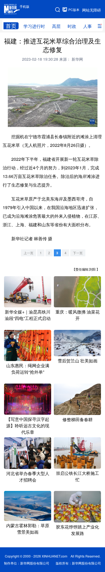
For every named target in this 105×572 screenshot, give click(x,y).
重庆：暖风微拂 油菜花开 (77, 315)
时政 (72, 26)
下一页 (78, 252)
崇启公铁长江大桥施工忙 (77, 476)
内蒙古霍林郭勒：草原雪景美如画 (27, 528)
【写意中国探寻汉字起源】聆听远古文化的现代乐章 (27, 425)
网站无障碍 (91, 10)
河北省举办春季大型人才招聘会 (27, 476)
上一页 (28, 252)
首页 (11, 25)
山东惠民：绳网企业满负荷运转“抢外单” (27, 368)
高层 (56, 26)
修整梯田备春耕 (77, 419)
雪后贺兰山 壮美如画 (77, 361)
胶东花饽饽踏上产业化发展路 (77, 530)
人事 (87, 26)
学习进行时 (34, 26)
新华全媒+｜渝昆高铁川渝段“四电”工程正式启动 (28, 315)
